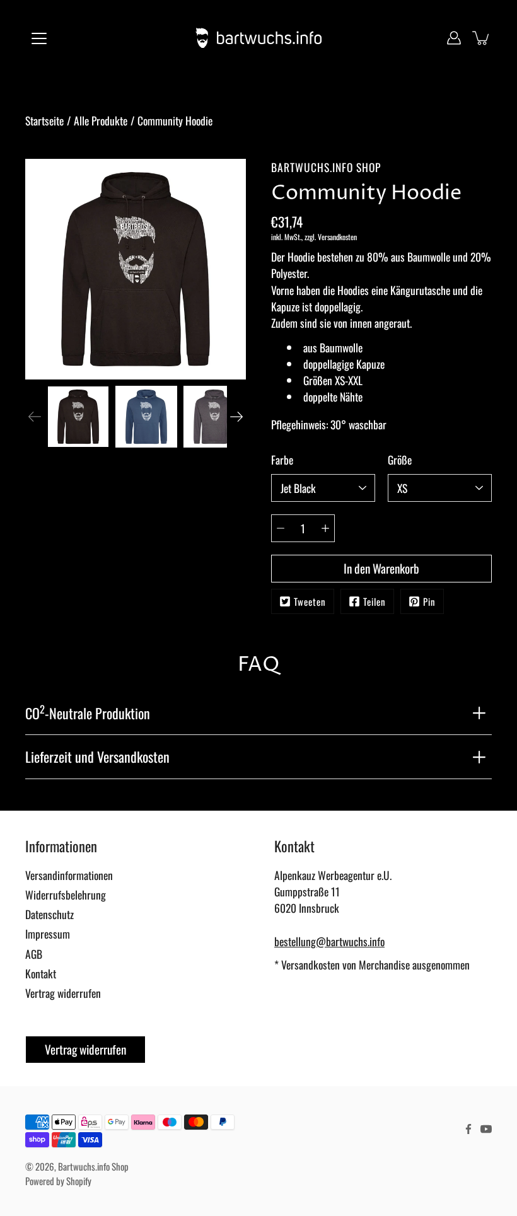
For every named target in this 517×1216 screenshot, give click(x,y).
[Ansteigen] (325, 528)
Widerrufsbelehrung (65, 894)
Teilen (374, 601)
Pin (429, 601)
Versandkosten (337, 236)
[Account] (454, 38)
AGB (33, 954)
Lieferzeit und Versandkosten (97, 756)
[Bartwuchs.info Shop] (258, 37)
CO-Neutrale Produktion (87, 711)
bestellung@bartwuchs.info (329, 941)
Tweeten (310, 601)
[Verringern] (280, 528)
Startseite (44, 120)
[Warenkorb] (482, 38)
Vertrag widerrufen (63, 993)
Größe (400, 459)
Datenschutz (49, 914)
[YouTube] (486, 1129)
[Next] (236, 416)
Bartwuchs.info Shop (93, 1166)
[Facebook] (468, 1129)
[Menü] (39, 38)
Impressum (47, 933)
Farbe (282, 459)
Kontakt (40, 973)
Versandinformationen (69, 875)
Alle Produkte (100, 120)
